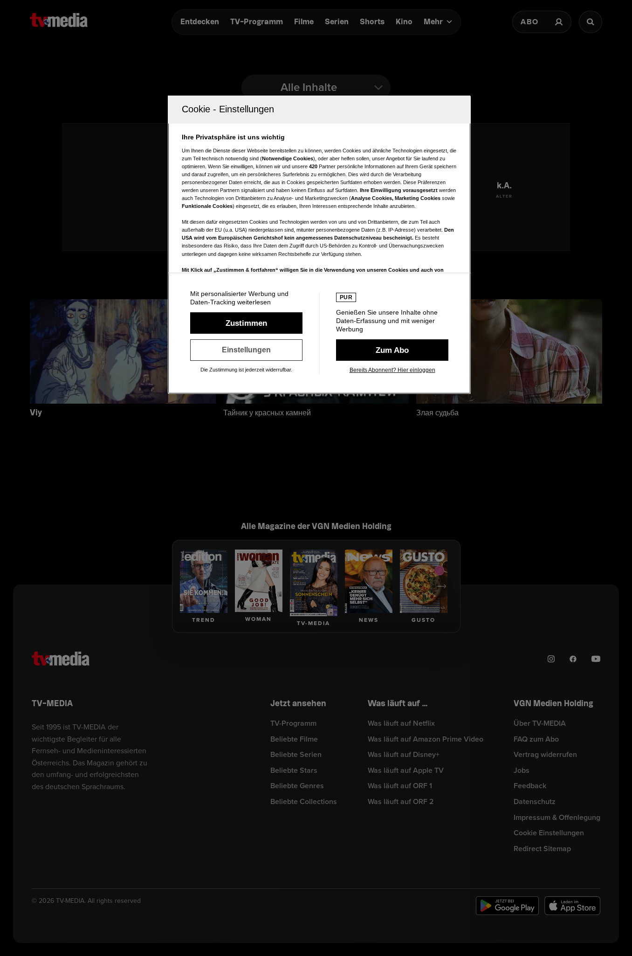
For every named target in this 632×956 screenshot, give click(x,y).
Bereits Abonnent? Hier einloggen (392, 370)
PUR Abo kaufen (392, 350)
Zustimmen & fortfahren (246, 323)
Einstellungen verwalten (246, 350)
